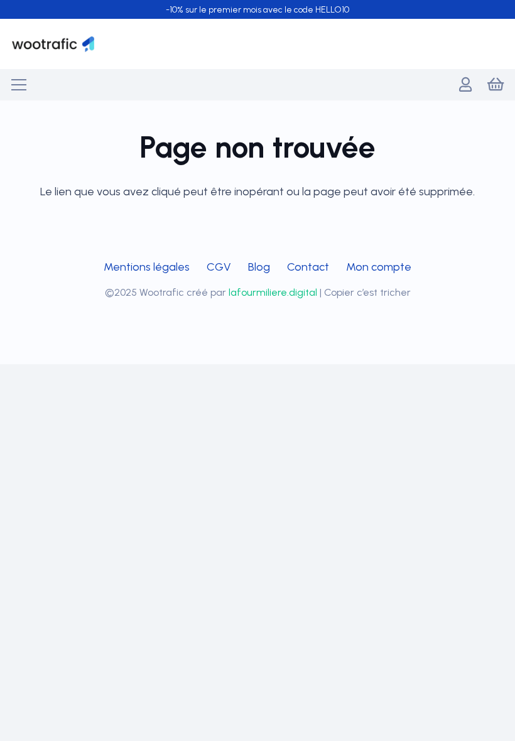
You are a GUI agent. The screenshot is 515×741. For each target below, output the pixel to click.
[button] (19, 84)
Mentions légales (147, 267)
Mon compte (378, 267)
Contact (308, 267)
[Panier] (495, 84)
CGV (219, 267)
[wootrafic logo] (53, 44)
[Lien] (465, 84)
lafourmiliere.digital (273, 292)
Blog (259, 267)
